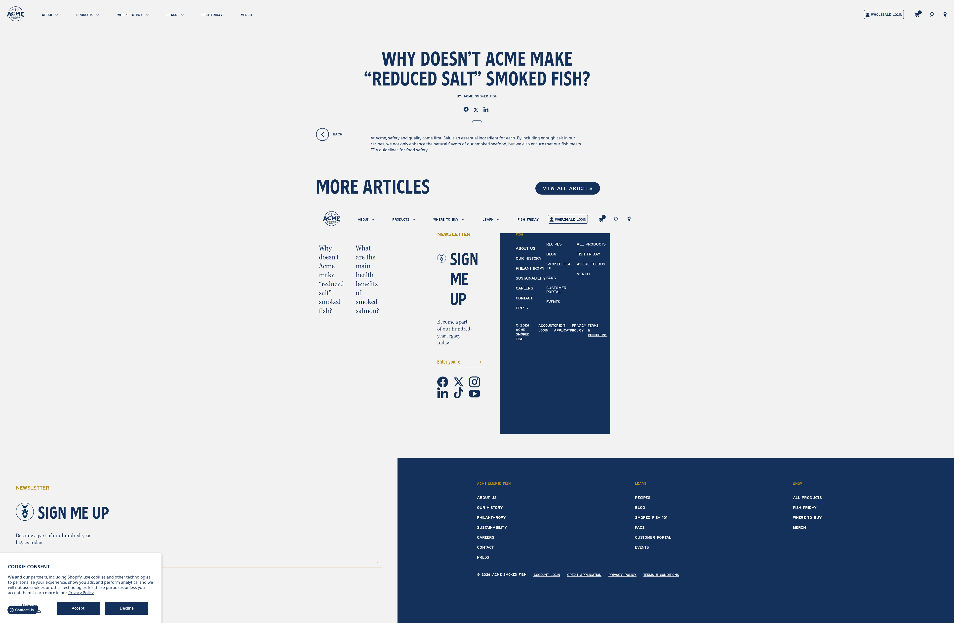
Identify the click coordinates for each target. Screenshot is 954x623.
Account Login (546, 575)
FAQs (551, 278)
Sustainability (531, 278)
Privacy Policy (81, 592)
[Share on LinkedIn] (487, 109)
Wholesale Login (886, 15)
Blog (551, 254)
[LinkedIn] (443, 392)
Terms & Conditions (661, 575)
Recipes (554, 244)
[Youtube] (474, 393)
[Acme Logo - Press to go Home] (15, 13)
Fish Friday (212, 15)
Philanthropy (530, 268)
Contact (524, 298)
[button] (932, 14)
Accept (78, 608)
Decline (127, 608)
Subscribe (472, 361)
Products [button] (85, 15)
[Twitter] (459, 381)
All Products (591, 244)
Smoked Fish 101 (559, 266)
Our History (529, 258)
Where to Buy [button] (130, 15)
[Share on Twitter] (477, 109)
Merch (246, 15)
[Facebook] (443, 381)
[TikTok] (459, 392)
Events (553, 302)
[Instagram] (474, 381)
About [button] (48, 15)
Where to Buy (591, 264)
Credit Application (584, 575)
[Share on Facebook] (467, 109)
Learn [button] (172, 15)
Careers (524, 288)
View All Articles (568, 188)
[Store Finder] (945, 14)
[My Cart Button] (917, 14)
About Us (525, 248)
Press (522, 308)
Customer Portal (556, 290)
